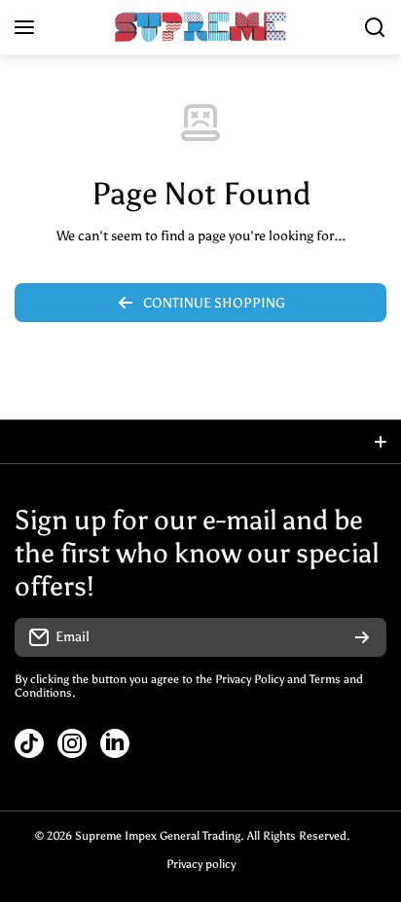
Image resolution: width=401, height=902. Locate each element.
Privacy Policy (249, 679)
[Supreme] (200, 27)
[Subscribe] (362, 637)
